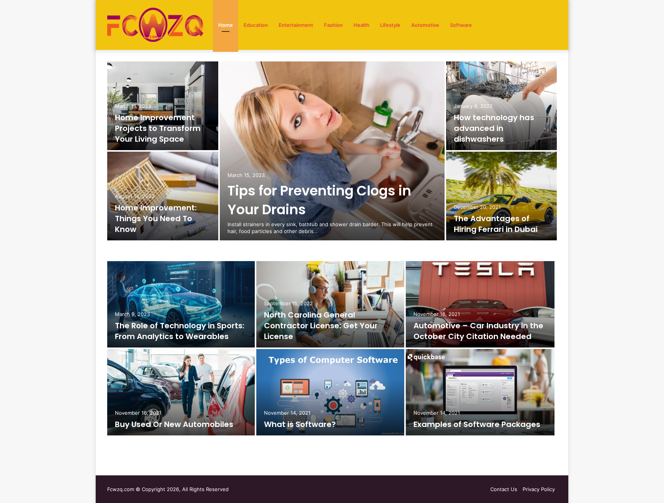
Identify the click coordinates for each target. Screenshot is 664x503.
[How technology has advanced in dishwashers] (501, 105)
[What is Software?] (330, 392)
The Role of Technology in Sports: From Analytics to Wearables (179, 331)
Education (256, 25)
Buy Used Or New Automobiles (174, 424)
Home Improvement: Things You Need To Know (156, 218)
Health (361, 25)
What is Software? (300, 424)
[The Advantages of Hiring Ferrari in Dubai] (501, 196)
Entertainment (296, 25)
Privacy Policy (539, 489)
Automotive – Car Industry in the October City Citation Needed (478, 331)
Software (461, 25)
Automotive (425, 25)
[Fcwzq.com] (155, 25)
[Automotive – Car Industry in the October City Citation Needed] (480, 304)
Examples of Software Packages (476, 424)
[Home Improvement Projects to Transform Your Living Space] (162, 105)
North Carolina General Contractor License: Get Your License (321, 325)
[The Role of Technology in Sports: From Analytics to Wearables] (181, 304)
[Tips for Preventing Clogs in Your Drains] (332, 150)
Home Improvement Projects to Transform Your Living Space (158, 128)
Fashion (333, 25)
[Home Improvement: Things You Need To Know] (162, 196)
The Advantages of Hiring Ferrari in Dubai (496, 224)
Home (225, 25)
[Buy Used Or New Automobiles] (181, 392)
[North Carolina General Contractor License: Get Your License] (330, 304)
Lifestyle (390, 25)
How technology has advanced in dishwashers (494, 128)
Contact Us (503, 489)
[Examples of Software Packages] (480, 392)
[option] (332, 151)
